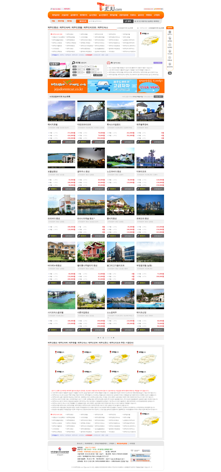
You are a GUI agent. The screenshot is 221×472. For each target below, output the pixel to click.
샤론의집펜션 (83, 312)
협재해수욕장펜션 (114, 48)
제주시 (62, 55)
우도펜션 (111, 51)
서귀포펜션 (55, 48)
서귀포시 (81, 55)
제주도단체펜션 (99, 46)
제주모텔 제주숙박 (128, 43)
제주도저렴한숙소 (114, 43)
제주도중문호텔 (99, 37)
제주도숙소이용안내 (129, 51)
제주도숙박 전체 (57, 34)
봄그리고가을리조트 (116, 265)
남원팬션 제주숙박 (128, 40)
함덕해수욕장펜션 (86, 51)
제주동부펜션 (70, 51)
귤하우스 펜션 (83, 171)
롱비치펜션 (112, 218)
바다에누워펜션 (54, 265)
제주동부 (68, 55)
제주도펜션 (69, 34)
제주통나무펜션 (85, 43)
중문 (103, 55)
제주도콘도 (112, 34)
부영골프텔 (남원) (144, 265)
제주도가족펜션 (71, 43)
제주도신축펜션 (57, 51)
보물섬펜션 (53, 171)
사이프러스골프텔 (55, 312)
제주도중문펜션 (85, 48)
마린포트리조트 (84, 124)
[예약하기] (54, 143)
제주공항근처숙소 (114, 37)
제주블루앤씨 (142, 124)
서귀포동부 (88, 55)
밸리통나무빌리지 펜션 (87, 265)
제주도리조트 (98, 34)
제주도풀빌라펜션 (57, 40)
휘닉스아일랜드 (114, 124)
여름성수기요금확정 (58, 37)
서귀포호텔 (83, 37)
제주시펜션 (69, 48)
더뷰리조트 (141, 171)
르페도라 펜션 (143, 218)
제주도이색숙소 (99, 43)
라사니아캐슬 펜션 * (86, 218)
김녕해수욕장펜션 (100, 51)
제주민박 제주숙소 (128, 48)
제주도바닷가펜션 (86, 40)
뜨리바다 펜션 (54, 218)
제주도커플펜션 (57, 46)
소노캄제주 (112, 312)
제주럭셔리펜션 (114, 40)
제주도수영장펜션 (114, 46)
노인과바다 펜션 (114, 171)
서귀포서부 (96, 55)
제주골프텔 (126, 34)
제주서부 (75, 55)
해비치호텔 (53, 124)
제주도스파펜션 (57, 43)
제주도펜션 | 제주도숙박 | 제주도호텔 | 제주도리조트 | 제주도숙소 (78, 27)
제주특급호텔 (70, 37)
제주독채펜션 (70, 46)
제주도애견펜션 (99, 40)
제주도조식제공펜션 (86, 46)
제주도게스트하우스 (129, 46)
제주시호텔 (126, 37)
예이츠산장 (141, 312)
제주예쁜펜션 (70, 40)
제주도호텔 (83, 34)
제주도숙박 (143, 28)
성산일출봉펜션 (99, 48)
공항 (106, 55)
